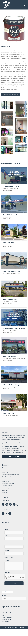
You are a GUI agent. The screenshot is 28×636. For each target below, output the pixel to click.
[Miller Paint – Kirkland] (14, 345)
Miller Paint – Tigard (9, 413)
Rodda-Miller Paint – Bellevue (12, 215)
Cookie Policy (5, 490)
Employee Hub (5, 481)
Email (6, 544)
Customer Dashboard (7, 479)
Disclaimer (4, 492)
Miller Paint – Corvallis (10, 299)
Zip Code (7, 550)
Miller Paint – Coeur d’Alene (11, 271)
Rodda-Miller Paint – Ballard (11, 186)
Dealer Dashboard (6, 476)
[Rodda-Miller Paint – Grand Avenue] (14, 317)
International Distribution (8, 483)
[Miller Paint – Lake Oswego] (14, 374)
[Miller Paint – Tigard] (14, 402)
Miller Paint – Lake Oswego (11, 385)
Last (6, 540)
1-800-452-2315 (6, 619)
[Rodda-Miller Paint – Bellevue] (14, 204)
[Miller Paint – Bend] (14, 232)
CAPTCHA (7, 572)
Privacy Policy (5, 488)
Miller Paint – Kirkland (9, 356)
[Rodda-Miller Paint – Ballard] (14, 175)
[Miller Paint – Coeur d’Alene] (14, 260)
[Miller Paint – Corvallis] (14, 288)
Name (6, 529)
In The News (5, 472)
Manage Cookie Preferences (7, 591)
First (6, 535)
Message (7, 560)
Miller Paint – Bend (8, 243)
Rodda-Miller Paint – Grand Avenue (14, 328)
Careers (4, 467)
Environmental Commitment (8, 470)
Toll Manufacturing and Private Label (10, 474)
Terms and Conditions (7, 485)
